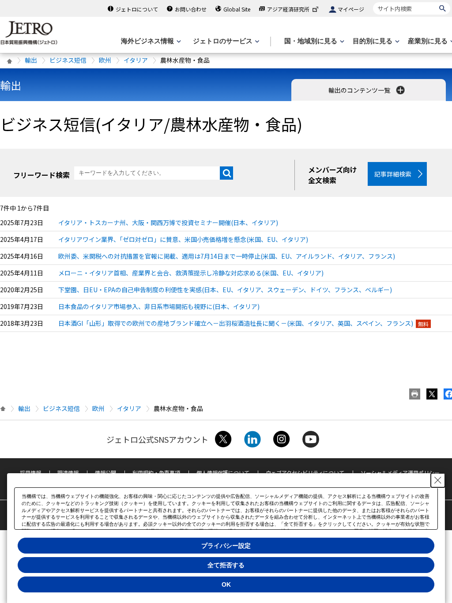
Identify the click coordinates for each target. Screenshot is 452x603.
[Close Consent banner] (438, 480)
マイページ (351, 9)
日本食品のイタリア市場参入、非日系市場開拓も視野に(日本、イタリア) (159, 306)
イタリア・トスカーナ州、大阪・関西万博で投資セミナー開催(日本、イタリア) (168, 222)
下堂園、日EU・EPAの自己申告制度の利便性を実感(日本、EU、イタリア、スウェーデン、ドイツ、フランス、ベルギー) (225, 289)
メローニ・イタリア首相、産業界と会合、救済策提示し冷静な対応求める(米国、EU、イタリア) (191, 272)
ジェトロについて (137, 9)
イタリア (136, 60)
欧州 (105, 60)
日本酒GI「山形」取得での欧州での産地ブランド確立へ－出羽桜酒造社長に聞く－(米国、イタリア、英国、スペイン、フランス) (235, 323)
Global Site (236, 9)
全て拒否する (226, 565)
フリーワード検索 (41, 175)
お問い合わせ (191, 9)
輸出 (31, 60)
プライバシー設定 (226, 545)
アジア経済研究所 (288, 9)
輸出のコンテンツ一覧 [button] (360, 90)
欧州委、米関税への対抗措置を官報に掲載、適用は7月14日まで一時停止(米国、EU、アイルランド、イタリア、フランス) (226, 256)
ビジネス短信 (68, 60)
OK (226, 584)
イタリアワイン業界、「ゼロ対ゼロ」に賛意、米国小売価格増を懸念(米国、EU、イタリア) (183, 239)
